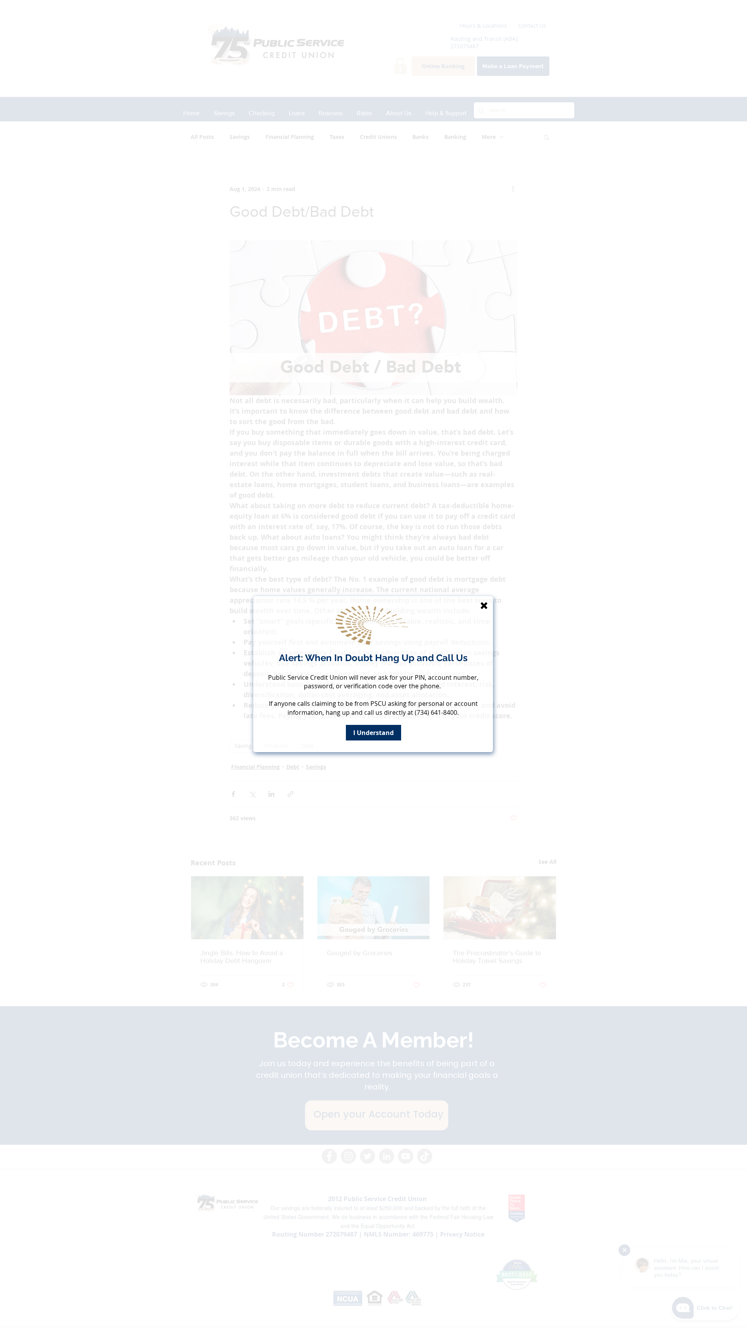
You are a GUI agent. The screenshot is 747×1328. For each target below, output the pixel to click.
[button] (484, 605)
